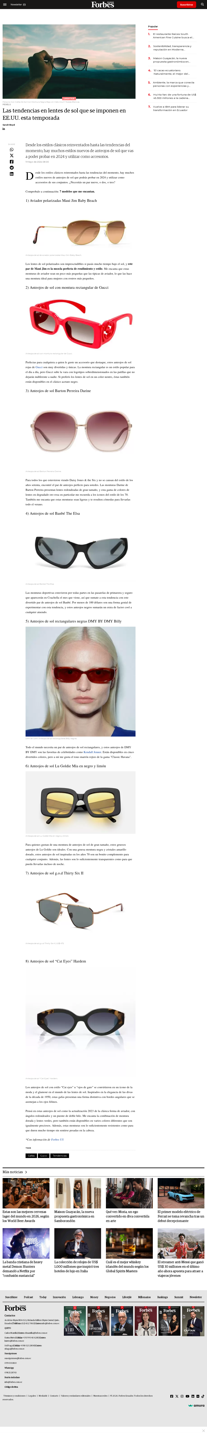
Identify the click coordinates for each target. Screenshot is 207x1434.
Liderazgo (78, 1297)
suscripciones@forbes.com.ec (18, 1358)
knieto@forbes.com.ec (14, 1341)
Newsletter (196, 1297)
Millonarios (144, 1297)
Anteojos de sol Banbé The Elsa (55, 513)
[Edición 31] (75, 1321)
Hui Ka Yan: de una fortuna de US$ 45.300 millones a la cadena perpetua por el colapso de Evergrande (174, 96)
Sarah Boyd (9, 125)
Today (42, 1297)
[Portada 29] (122, 1321)
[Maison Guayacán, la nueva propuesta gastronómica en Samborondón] (77, 1193)
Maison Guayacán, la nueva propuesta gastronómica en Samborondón (171, 60)
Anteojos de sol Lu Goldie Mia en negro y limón (68, 765)
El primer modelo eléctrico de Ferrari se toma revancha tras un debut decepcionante (181, 1216)
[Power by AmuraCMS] (196, 1405)
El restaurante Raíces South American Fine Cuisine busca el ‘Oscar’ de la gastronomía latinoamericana (172, 35)
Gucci (39, 367)
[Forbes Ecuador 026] (192, 1321)
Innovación (59, 1297)
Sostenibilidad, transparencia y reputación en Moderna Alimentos (172, 48)
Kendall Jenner (92, 752)
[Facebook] (12, 162)
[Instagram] (182, 1396)
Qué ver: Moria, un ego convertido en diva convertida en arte (127, 1216)
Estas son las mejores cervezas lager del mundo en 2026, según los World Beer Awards (26, 1216)
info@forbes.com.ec (50, 1323)
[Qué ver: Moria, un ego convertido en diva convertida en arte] (129, 1193)
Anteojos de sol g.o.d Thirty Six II (56, 873)
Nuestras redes (100, 1396)
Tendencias (60, 1155)
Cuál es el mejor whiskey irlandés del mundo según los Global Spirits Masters (127, 1267)
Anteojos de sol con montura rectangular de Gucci (69, 287)
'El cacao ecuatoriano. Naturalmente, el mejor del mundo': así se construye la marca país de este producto (172, 72)
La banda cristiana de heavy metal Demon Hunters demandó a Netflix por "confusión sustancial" (23, 1269)
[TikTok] (203, 1396)
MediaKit (43, 1396)
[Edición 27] (169, 1321)
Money (94, 1297)
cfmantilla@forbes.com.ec (36, 1333)
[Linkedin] (12, 174)
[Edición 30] (98, 1321)
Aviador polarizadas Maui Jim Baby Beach (63, 200)
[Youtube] (187, 1396)
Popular (153, 26)
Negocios (110, 1297)
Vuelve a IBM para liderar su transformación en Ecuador (171, 108)
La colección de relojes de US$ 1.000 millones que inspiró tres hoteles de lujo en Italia (76, 1267)
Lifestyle (127, 1297)
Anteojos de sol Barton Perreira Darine (60, 390)
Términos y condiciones (14, 1396)
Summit (178, 1297)
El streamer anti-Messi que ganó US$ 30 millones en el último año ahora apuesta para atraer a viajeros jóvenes (181, 1269)
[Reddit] (12, 168)
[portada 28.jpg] (146, 1321)
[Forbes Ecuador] (103, 4)
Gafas (31, 1155)
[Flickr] (197, 1396)
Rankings (162, 1297)
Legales (32, 1396)
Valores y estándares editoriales (76, 1396)
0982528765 (11, 1373)
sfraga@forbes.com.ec (14, 1349)
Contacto (54, 1396)
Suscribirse (186, 4)
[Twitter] (12, 156)
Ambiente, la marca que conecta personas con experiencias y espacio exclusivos (173, 84)
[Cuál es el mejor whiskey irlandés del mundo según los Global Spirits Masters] (129, 1243)
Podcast (28, 1297)
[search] (202, 4)
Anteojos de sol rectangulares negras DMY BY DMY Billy (76, 621)
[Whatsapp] (12, 150)
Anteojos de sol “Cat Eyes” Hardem (58, 961)
